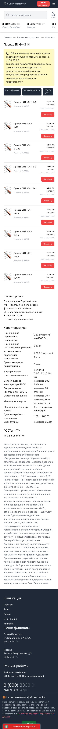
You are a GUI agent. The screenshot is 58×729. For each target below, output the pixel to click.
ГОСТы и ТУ (47, 92)
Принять (29, 723)
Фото (6, 609)
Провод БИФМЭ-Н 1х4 (25, 188)
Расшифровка (12, 90)
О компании (10, 619)
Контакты (9, 623)
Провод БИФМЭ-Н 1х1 (25, 102)
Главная (8, 604)
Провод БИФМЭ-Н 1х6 (25, 166)
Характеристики (32, 90)
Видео (7, 614)
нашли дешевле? (47, 108)
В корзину (48, 114)
